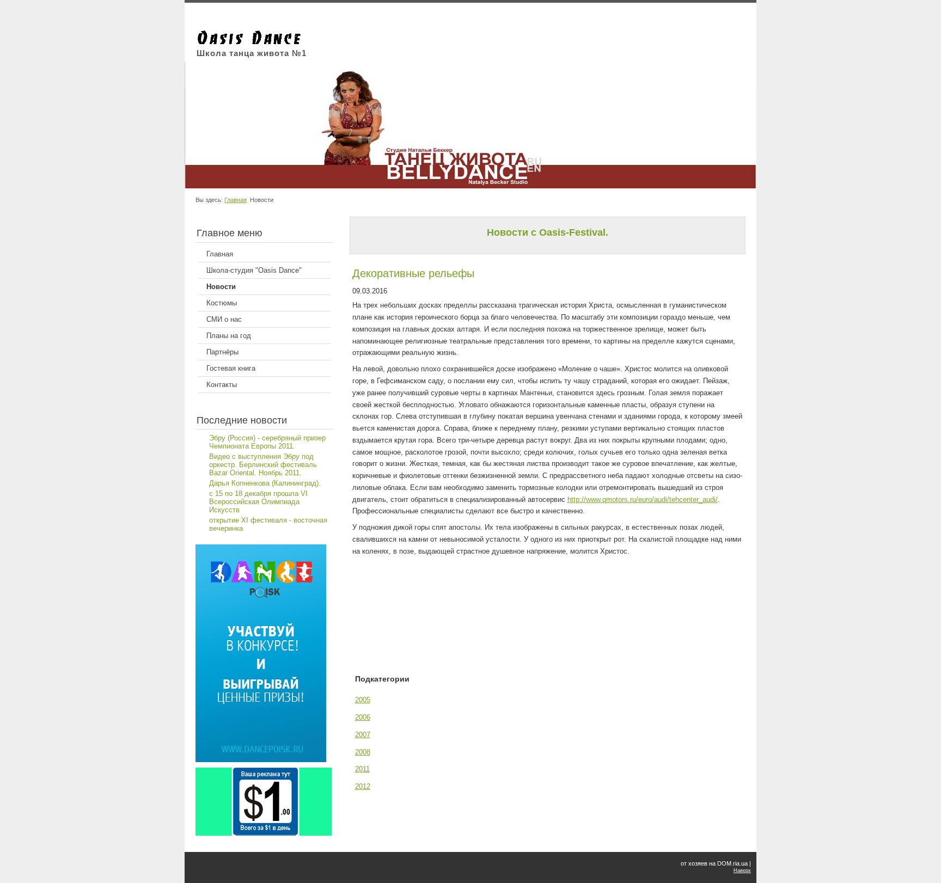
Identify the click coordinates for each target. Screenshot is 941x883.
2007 (362, 735)
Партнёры (222, 352)
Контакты (221, 385)
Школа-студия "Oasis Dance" (254, 270)
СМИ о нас (224, 319)
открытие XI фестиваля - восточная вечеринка (268, 524)
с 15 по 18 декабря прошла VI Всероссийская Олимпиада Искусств (258, 501)
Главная (235, 200)
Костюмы (221, 303)
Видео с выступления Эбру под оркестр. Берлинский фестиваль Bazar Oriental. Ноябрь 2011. (263, 464)
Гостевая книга (230, 368)
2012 (362, 786)
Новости (221, 287)
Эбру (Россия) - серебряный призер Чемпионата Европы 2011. (267, 442)
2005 (362, 700)
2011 (362, 769)
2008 (362, 752)
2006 (362, 717)
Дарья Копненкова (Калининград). (265, 483)
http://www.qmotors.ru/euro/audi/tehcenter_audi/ (642, 499)
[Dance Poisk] (260, 760)
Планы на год (228, 336)
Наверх (742, 870)
